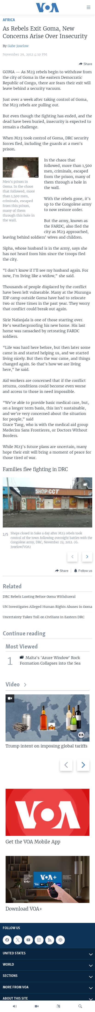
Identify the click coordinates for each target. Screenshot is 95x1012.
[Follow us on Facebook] (7, 940)
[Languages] (58, 1006)
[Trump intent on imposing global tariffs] (47, 717)
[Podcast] (60, 940)
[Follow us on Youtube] (28, 940)
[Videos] (37, 1006)
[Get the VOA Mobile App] (47, 812)
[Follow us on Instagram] (39, 940)
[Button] (85, 64)
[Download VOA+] (47, 879)
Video (13, 685)
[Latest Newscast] (15, 1006)
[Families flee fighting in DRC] (47, 502)
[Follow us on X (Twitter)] (17, 940)
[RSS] (49, 940)
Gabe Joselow (18, 46)
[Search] (80, 1006)
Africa (9, 20)
